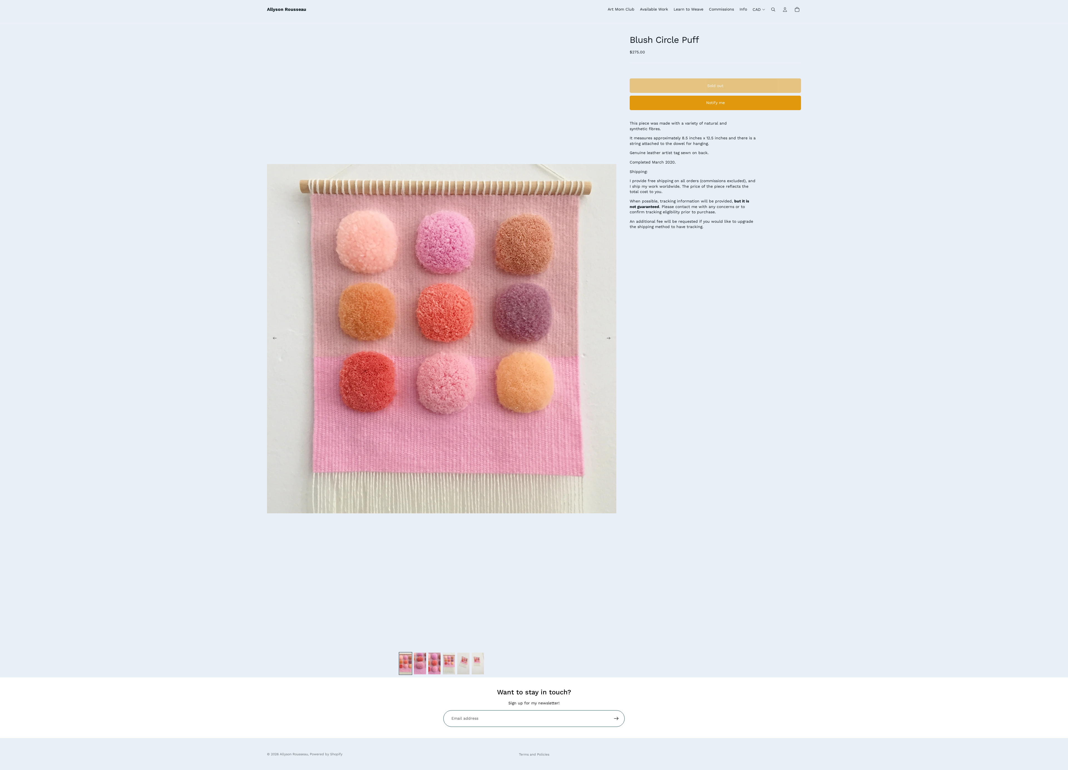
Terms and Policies (534, 754)
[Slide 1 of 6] (405, 663)
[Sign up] (616, 718)
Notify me (715, 103)
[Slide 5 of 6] (463, 663)
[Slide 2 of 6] (420, 663)
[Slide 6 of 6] (478, 663)
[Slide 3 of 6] (434, 663)
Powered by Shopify (326, 754)
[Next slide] (610, 339)
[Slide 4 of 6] (449, 663)
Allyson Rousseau (294, 754)
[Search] (773, 9)
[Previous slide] (273, 339)
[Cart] (797, 9)
